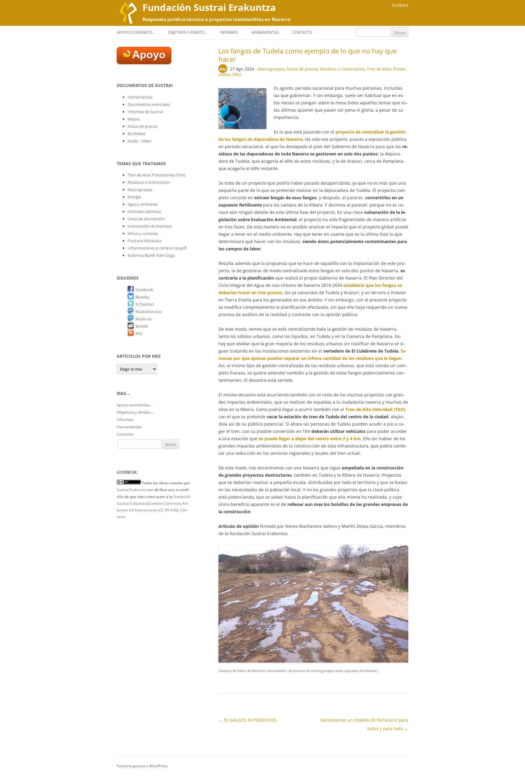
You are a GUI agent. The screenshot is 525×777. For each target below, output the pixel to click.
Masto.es (144, 319)
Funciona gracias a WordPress (142, 765)
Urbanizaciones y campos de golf (157, 248)
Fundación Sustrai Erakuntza (209, 7)
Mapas (134, 119)
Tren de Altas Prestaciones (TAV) (156, 175)
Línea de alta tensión (146, 218)
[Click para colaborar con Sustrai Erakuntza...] (144, 62)
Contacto (302, 32)
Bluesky (142, 297)
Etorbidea (136, 133)
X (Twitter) (145, 304)
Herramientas (265, 32)
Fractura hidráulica (144, 240)
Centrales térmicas (144, 211)
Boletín (142, 326)
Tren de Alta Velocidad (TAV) (375, 409)
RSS (139, 333)
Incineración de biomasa (150, 226)
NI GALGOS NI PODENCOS (247, 720)
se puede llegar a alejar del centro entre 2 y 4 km (310, 438)
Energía (134, 197)
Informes (229, 32)
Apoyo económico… (136, 32)
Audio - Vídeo (140, 141)
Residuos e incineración (342, 69)
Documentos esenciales (149, 104)
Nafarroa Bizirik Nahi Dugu (151, 255)
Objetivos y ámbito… (187, 32)
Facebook (144, 289)
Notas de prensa (302, 69)
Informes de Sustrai (145, 111)
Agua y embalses (143, 204)
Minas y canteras (143, 233)
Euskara (400, 5)
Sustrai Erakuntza (131, 489)
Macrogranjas (271, 69)
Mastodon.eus (149, 311)
